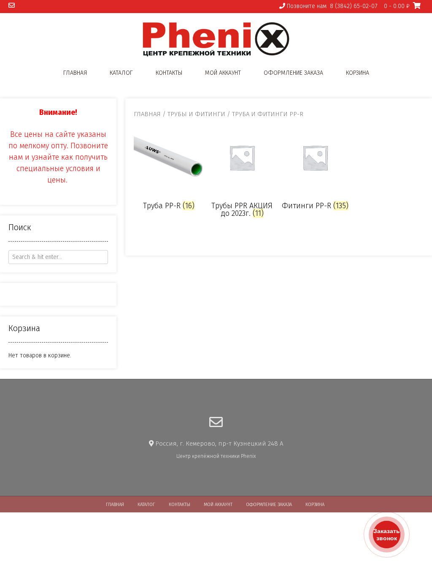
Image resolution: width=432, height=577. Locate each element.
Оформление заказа (293, 72)
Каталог (121, 72)
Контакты (169, 72)
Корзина (357, 72)
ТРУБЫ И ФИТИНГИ (196, 114)
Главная (75, 72)
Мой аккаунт (223, 72)
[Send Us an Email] (11, 6)
